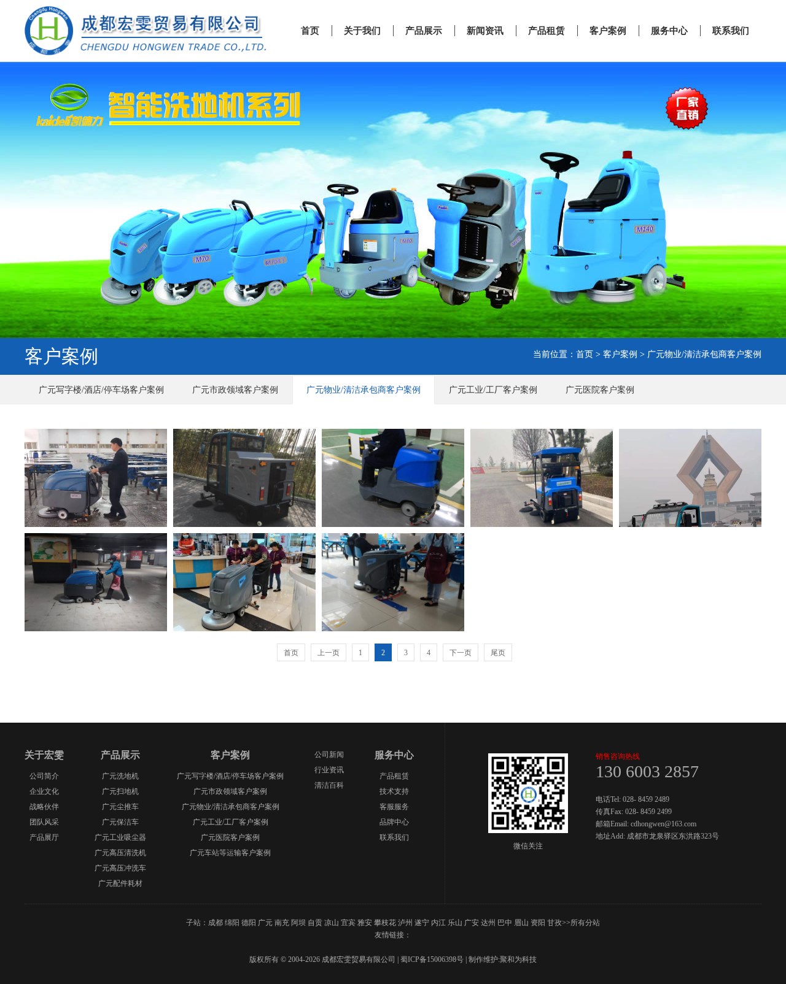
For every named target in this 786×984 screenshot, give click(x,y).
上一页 (328, 652)
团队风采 (44, 822)
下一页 (460, 652)
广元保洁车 (120, 822)
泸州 (405, 922)
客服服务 (394, 806)
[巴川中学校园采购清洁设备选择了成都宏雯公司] (541, 524)
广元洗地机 (120, 776)
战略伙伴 (44, 806)
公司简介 (44, 776)
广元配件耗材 (120, 883)
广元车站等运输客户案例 (230, 852)
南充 (281, 922)
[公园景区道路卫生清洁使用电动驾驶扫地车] (244, 524)
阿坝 (298, 922)
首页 (310, 31)
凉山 (331, 922)
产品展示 (423, 31)
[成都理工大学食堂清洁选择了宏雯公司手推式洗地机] (393, 628)
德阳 (248, 922)
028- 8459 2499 (648, 811)
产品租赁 (546, 31)
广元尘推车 (120, 806)
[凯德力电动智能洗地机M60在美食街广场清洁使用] (244, 628)
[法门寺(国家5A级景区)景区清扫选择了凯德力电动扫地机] (690, 524)
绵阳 (232, 922)
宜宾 (348, 922)
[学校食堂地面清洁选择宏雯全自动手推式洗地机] (96, 524)
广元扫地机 (120, 791)
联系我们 (730, 31)
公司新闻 (329, 754)
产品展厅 (44, 837)
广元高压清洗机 (120, 852)
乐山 (455, 922)
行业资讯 (329, 770)
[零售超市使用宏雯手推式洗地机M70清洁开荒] (96, 628)
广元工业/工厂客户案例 (493, 389)
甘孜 (554, 922)
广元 (265, 922)
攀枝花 (385, 922)
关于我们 (362, 31)
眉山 (521, 922)
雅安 (364, 922)
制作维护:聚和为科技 (503, 959)
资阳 (538, 922)
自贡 (315, 922)
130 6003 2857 (647, 771)
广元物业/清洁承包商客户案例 (704, 354)
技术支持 (394, 791)
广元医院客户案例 (600, 389)
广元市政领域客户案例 (235, 389)
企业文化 (44, 791)
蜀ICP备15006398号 (432, 959)
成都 (215, 922)
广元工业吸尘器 (120, 837)
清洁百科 (329, 785)
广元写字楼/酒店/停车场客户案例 (101, 389)
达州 (488, 922)
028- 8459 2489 (646, 799)
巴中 (504, 922)
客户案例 (608, 31)
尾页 (498, 652)
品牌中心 (394, 822)
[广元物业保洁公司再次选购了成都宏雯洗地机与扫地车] (393, 524)
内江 (438, 922)
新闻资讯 (485, 31)
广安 (471, 922)
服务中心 (669, 31)
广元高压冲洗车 (120, 868)
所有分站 (585, 922)
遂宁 (421, 922)
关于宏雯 (44, 755)
